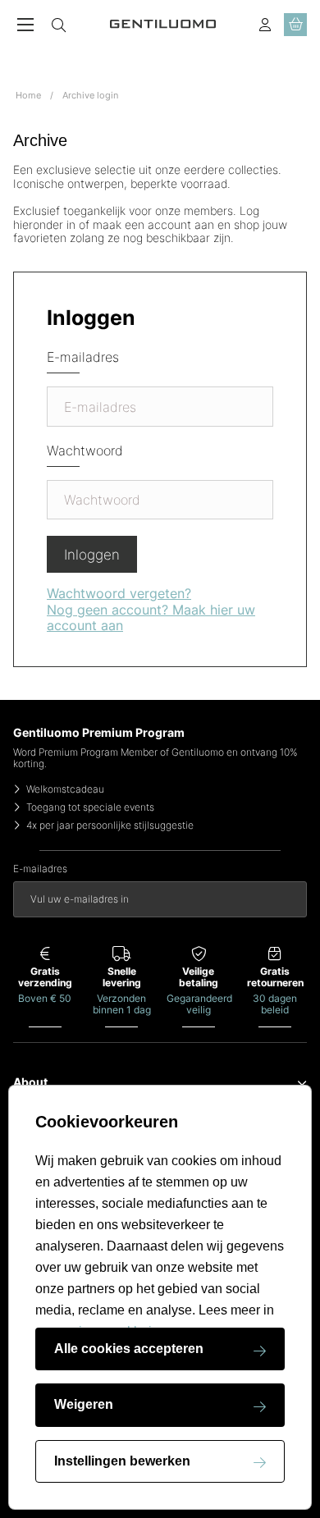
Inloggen (92, 554)
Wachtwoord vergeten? (119, 593)
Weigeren (83, 1404)
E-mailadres (83, 357)
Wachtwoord (85, 451)
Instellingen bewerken (122, 1461)
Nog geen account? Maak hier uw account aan (151, 617)
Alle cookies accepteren (128, 1349)
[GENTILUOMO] (163, 24)
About (30, 1082)
